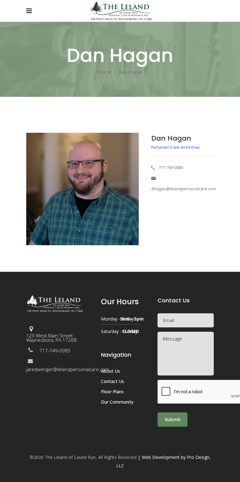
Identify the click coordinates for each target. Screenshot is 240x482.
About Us (110, 371)
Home (105, 72)
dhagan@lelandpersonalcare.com (183, 188)
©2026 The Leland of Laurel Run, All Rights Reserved (83, 457)
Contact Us (112, 381)
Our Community (117, 402)
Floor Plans (112, 392)
